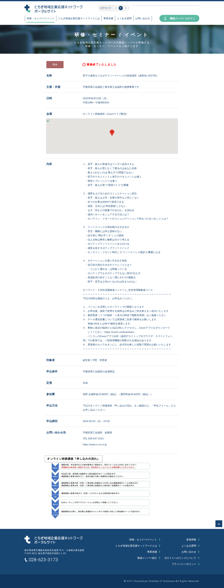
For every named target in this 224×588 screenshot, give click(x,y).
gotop (218, 523)
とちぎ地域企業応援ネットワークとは (79, 18)
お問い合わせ (142, 18)
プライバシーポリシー (184, 564)
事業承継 (108, 18)
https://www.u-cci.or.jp (95, 444)
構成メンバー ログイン (182, 18)
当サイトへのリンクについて (180, 558)
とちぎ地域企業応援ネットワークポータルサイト (53, 540)
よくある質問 (124, 18)
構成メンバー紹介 (147, 558)
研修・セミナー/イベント (40, 18)
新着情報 (191, 539)
